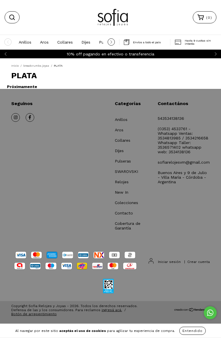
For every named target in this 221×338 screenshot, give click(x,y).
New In (121, 192)
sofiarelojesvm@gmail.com (184, 162)
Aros (44, 42)
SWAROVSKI (126, 171)
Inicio (15, 65)
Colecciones (126, 202)
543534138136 (171, 118)
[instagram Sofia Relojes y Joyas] (15, 117)
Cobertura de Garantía (127, 225)
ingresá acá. (112, 310)
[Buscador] (12, 17)
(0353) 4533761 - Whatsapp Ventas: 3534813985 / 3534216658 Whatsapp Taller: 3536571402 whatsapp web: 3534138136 (183, 140)
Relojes (122, 182)
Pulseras (123, 161)
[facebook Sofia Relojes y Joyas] (30, 117)
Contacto (124, 213)
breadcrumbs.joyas (36, 65)
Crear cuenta (198, 262)
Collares (65, 42)
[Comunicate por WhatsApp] (210, 312)
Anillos (25, 42)
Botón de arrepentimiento (34, 314)
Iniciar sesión (169, 262)
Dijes (85, 42)
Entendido (192, 331)
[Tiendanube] (192, 310)
